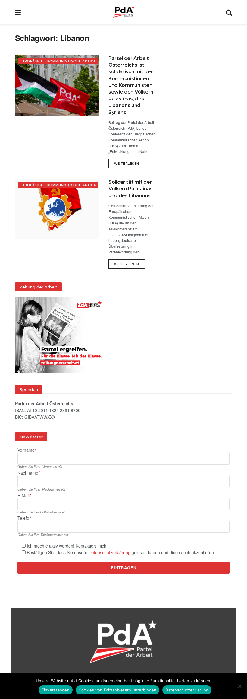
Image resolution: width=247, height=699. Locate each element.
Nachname (28, 472)
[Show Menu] (18, 12)
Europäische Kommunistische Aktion (58, 61)
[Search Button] (229, 12)
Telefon (24, 518)
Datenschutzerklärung (109, 552)
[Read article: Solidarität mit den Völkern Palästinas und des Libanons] (57, 209)
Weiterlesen (129, 162)
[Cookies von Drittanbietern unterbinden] (239, 686)
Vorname (26, 450)
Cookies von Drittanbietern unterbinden (118, 690)
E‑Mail (24, 495)
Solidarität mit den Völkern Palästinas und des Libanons (130, 189)
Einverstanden (56, 690)
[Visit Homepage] (123, 12)
